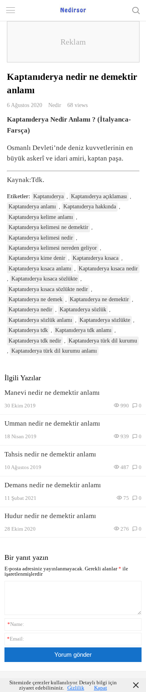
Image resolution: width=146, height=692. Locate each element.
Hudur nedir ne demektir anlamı (50, 516)
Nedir (54, 105)
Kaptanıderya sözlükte (104, 320)
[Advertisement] (73, 41)
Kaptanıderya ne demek (35, 299)
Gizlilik (75, 688)
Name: (15, 624)
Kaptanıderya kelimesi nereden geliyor (53, 248)
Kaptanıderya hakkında (89, 207)
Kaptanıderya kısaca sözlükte (44, 279)
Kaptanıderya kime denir (37, 258)
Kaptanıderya (48, 196)
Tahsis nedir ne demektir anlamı (50, 454)
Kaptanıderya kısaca (95, 258)
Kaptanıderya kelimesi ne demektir (48, 227)
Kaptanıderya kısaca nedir (108, 269)
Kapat (100, 688)
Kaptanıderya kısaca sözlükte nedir (48, 289)
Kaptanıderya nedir (30, 309)
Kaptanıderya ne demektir (99, 299)
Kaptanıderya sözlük (83, 309)
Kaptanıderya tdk (28, 330)
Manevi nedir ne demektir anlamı (52, 392)
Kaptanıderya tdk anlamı (83, 330)
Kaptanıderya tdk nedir (35, 341)
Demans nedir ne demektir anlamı (52, 485)
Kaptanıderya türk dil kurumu (103, 341)
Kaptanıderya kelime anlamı (41, 217)
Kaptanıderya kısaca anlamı (40, 269)
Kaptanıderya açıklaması (99, 196)
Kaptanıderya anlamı (32, 207)
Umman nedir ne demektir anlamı (52, 423)
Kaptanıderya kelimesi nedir (41, 238)
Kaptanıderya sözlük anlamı (40, 320)
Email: (15, 639)
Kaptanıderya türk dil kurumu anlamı (54, 351)
